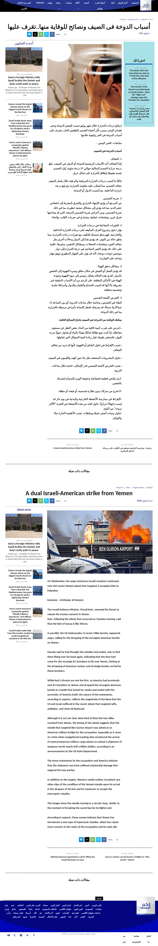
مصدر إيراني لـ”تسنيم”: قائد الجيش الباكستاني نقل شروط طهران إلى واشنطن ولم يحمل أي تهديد (139, 113)
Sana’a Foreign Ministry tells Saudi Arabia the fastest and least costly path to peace (24, 80)
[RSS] (27, 935)
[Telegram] (29, 34)
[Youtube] (9, 935)
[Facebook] (52, 34)
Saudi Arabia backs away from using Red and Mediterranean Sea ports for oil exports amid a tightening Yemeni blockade (20, 127)
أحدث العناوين (147, 20)
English (30, 74)
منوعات (122, 20)
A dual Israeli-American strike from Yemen (72, 448)
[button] (8, 3)
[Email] (35, 34)
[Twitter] (46, 34)
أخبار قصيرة (133, 20)
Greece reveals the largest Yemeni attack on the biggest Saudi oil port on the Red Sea (20, 108)
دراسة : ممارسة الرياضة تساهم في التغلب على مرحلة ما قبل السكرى (127, 449)
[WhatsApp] (40, 34)
